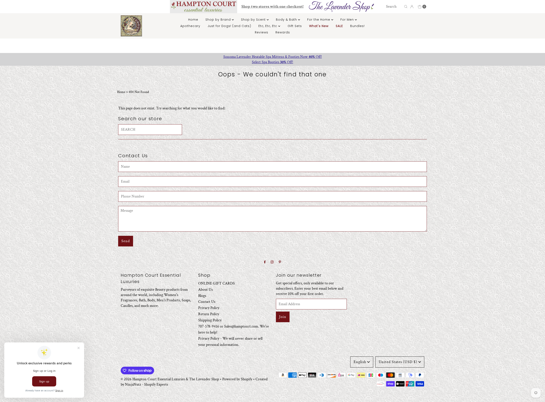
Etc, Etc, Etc (268, 26)
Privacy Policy (208, 307)
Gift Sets (295, 26)
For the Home (319, 19)
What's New (318, 26)
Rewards (282, 32)
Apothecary (190, 26)
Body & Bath (287, 19)
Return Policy (208, 314)
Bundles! (357, 26)
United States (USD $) (398, 361)
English (360, 361)
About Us (205, 289)
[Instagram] (272, 262)
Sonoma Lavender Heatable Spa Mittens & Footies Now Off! (272, 56)
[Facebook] (265, 262)
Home (193, 19)
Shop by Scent (254, 19)
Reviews (261, 32)
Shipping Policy (210, 320)
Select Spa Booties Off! (272, 62)
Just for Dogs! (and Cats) (229, 26)
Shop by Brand (218, 19)
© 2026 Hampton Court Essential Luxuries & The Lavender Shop (170, 379)
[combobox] (394, 6)
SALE (339, 26)
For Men (347, 19)
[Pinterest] (280, 262)
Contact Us (206, 301)
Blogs (202, 295)
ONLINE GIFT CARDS (216, 283)
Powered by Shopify (237, 379)
